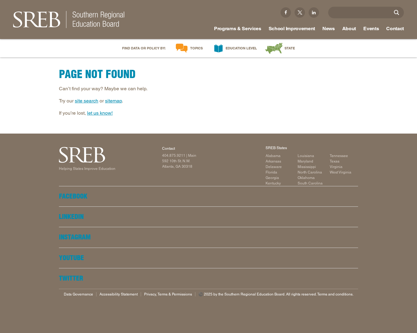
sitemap (113, 101)
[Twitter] (300, 12)
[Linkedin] (314, 12)
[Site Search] (396, 12)
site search (86, 101)
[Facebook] (286, 12)
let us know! (100, 113)
